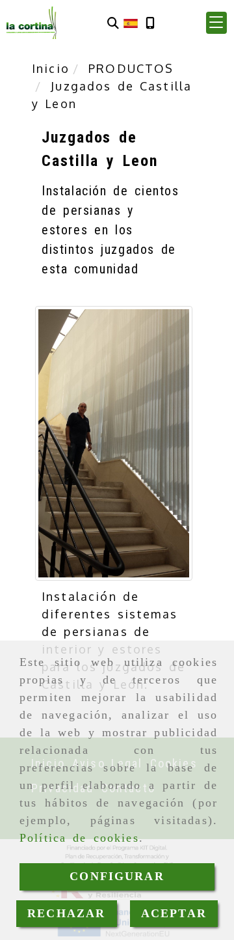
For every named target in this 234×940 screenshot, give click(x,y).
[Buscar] (113, 23)
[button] (216, 23)
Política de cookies (79, 837)
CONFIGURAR (117, 876)
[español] (131, 22)
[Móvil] (150, 23)
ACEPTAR (174, 913)
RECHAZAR (66, 913)
